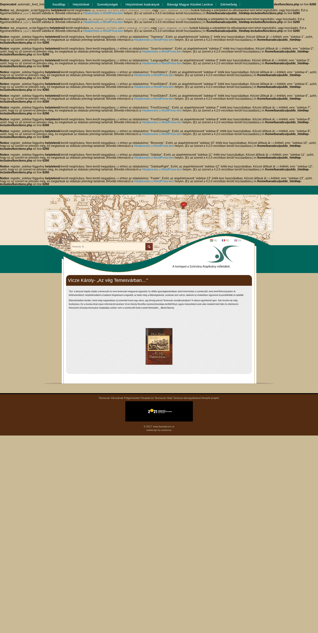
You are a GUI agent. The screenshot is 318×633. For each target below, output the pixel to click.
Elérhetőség (228, 4)
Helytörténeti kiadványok (143, 4)
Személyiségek (107, 4)
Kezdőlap (58, 4)
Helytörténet (81, 4)
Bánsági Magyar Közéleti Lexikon (190, 4)
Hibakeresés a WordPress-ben (103, 13)
